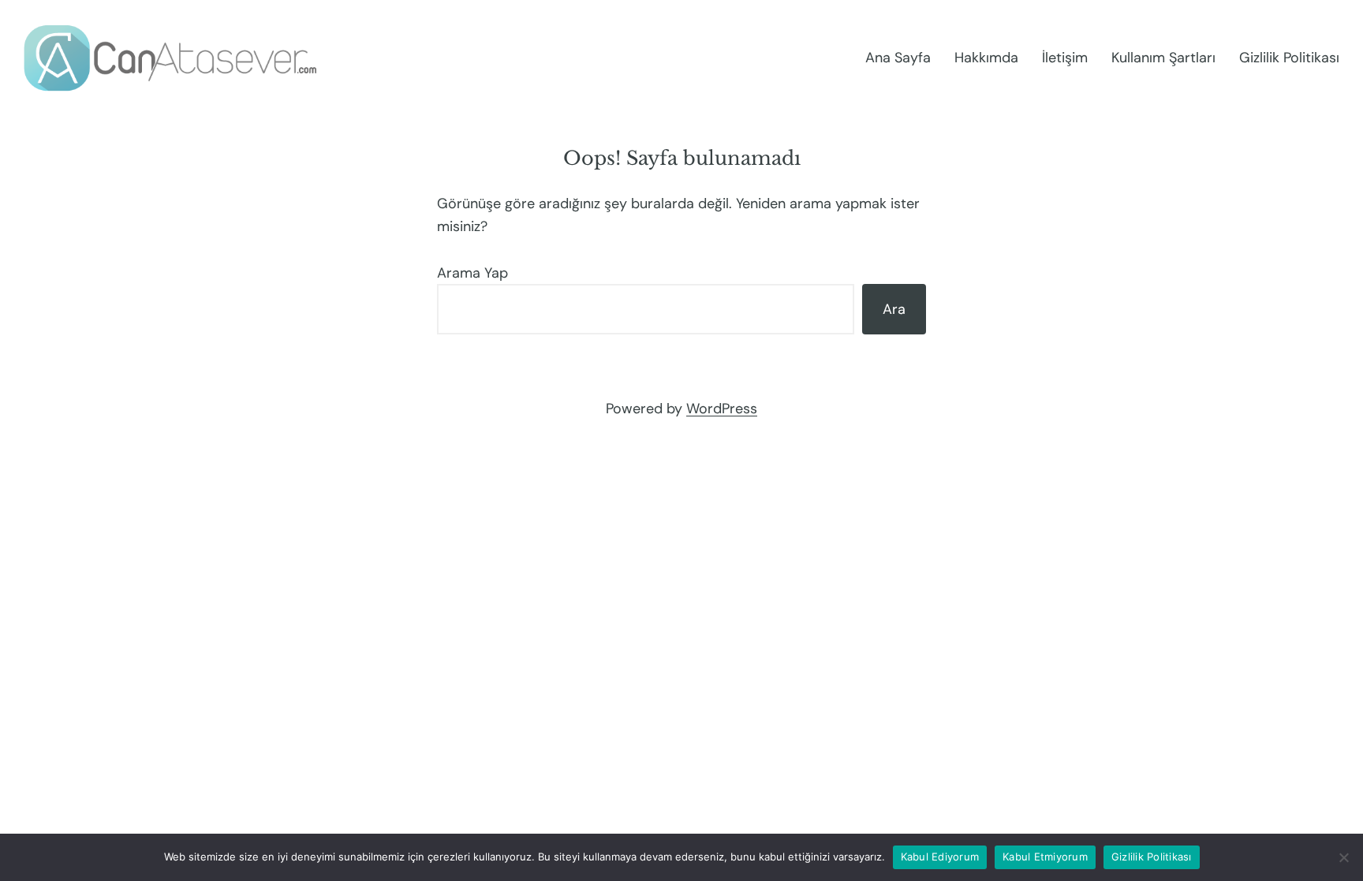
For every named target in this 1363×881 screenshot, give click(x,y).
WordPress (721, 408)
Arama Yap (472, 272)
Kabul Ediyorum (940, 856)
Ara (894, 309)
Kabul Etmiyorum (1045, 856)
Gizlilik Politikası (1151, 856)
